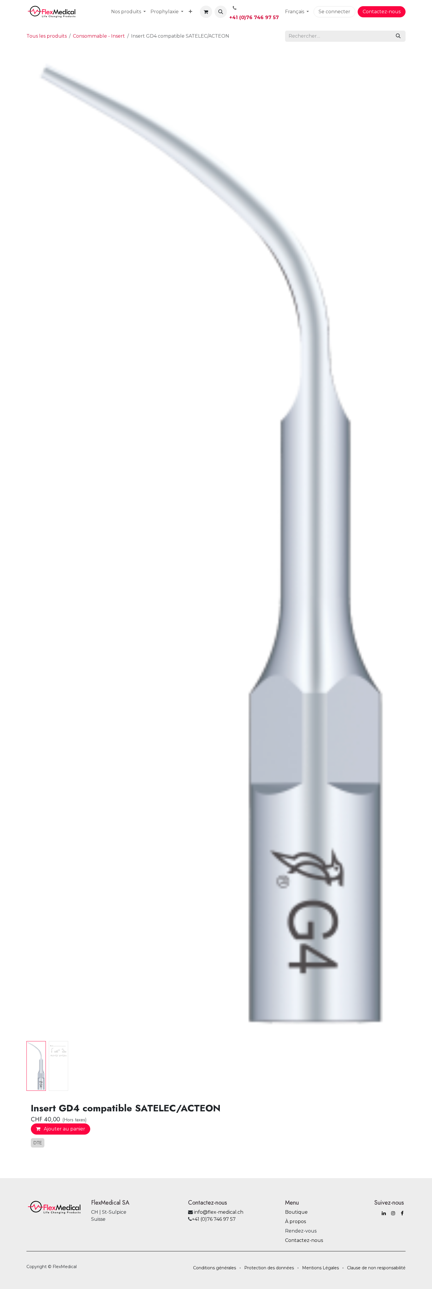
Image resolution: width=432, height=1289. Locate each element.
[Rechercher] (398, 36)
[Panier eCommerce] (206, 12)
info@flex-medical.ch (218, 1212)
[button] (221, 12)
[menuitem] (128, 12)
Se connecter (334, 11)
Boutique (296, 1212)
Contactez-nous (382, 11)
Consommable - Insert (99, 36)
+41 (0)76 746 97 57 (254, 17)
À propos (295, 1221)
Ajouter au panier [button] (64, 1129)
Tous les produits (46, 36)
